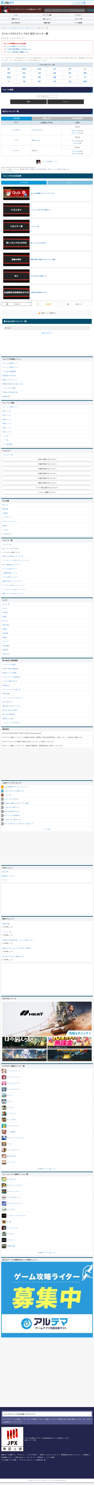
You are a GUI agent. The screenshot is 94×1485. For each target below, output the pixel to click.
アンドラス (75, 141)
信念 (70, 81)
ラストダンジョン (37, 130)
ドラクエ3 (10, 1234)
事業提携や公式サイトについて (70, 1455)
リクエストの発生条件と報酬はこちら (16, 52)
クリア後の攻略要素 (9, 371)
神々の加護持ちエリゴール (11, 564)
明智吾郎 (5, 650)
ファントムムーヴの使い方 (11, 689)
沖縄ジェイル (6, 423)
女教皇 (39, 69)
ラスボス (5, 530)
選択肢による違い (8, 718)
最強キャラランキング (9, 380)
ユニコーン (16, 150)
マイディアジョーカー (9, 521)
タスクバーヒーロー (13, 1191)
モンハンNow (11, 1119)
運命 (70, 73)
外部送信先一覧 (41, 1460)
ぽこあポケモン (12, 1179)
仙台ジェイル (36, 140)
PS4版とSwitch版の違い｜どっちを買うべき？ (17, 940)
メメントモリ (11, 1162)
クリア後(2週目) (7, 444)
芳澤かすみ (6, 654)
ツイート (17, 304)
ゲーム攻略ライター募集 (8, 1460)
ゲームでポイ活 (78, 3)
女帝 (54, 69)
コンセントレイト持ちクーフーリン (14, 589)
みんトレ (9, 1095)
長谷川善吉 (6, 646)
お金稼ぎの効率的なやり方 (11, 811)
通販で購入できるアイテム (11, 706)
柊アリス (5, 505)
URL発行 (48, 304)
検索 (28, 102)
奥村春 (4, 637)
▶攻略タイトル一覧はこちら (47, 1169)
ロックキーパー (7, 517)
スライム (75, 151)
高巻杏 (4, 616)
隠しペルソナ (47, 19)
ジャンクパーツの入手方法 (11, 722)
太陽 (24, 81)
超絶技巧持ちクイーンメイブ (12, 581)
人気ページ (70, 182)
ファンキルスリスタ (13, 1083)
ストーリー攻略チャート (10, 367)
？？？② (5, 440)
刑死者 (9, 77)
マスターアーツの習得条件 (11, 677)
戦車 (24, 73)
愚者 (8, 69)
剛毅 (85, 73)
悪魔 (54, 77)
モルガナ (5, 621)
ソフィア (5, 641)
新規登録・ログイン (8, 876)
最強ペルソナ (15, 19)
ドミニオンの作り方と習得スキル (13, 791)
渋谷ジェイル (6, 411)
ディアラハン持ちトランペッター (13, 585)
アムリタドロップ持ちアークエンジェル (15, 560)
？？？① (5, 436)
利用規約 (86, 1455)
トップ (16, 15)
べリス (16, 140)
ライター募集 (50, 1457)
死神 (24, 77)
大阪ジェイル (6, 432)
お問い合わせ (19, 1457)
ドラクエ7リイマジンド (14, 1203)
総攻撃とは (6, 685)
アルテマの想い (32, 1455)
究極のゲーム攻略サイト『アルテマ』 (13, 1455)
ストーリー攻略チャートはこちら (15, 46)
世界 (54, 81)
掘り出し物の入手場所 (9, 710)
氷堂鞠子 (5, 513)
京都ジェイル (6, 428)
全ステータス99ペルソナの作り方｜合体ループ (17, 824)
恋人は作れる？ (7, 702)
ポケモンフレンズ (12, 1126)
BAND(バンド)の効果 (9, 673)
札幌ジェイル (6, 419)
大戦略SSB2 (11, 1246)
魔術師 (24, 69)
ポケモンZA (10, 1209)
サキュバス (75, 130)
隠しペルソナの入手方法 (10, 548)
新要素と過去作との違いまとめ (12, 384)
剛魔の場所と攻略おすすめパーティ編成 (15, 803)
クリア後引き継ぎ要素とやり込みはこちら (18, 49)
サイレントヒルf (12, 1228)
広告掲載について (6, 1457)
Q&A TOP (5, 872)
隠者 (54, 73)
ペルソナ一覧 (78, 19)
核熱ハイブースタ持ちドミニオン (13, 593)
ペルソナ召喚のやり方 (9, 681)
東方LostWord (11, 1156)
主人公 (4, 608)
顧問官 (85, 81)
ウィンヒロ (10, 1107)
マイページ (5, 880)
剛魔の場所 (47, 22)
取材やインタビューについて (49, 1455)
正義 (39, 73)
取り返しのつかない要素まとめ (12, 956)
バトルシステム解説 (9, 388)
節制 (39, 77)
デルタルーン (11, 1240)
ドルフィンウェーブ (13, 1077)
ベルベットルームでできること (12, 698)
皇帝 (70, 69)
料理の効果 (6, 693)
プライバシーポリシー (26, 1460)
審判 (39, 81)
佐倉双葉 (5, 633)
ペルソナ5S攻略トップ (10, 363)
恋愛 (8, 73)
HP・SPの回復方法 (8, 714)
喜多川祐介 (6, 625)
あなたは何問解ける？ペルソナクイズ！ (15, 787)
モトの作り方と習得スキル (11, 807)
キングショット (12, 1113)
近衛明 (4, 525)
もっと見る (47, 829)
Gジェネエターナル (13, 1089)
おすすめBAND (15, 22)
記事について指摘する (48, 313)
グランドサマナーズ (13, 1150)
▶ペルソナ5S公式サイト (8, 171)
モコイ (75, 143)
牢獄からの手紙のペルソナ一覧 (12, 556)
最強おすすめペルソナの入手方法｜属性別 (16, 948)
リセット (66, 102)
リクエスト (78, 15)
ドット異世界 (11, 1132)
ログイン (89, 2)
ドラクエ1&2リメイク (14, 1197)
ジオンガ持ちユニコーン (10, 577)
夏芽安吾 (5, 509)
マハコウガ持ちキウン (9, 569)
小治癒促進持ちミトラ (9, 573)
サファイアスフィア (13, 1071)
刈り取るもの (6, 534)
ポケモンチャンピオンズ (15, 1185)
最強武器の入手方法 (9, 375)
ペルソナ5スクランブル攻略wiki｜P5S (25, 9)
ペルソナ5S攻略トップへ (49, 161)
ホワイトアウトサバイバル (15, 1138)
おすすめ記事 (24, 182)
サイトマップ (30, 1457)
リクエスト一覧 (7, 455)
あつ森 (9, 1221)
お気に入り (78, 304)
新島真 (4, 629)
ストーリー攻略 (47, 15)
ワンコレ (9, 1144)
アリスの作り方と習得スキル (11, 819)
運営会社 (40, 1457)
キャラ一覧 (6, 604)
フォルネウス (16, 130)
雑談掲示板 (6, 396)
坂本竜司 (5, 612)
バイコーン (75, 133)
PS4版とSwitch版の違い (10, 392)
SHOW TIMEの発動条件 (10, 669)
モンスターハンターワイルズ (16, 1215)
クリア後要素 (78, 22)
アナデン (9, 1101)
